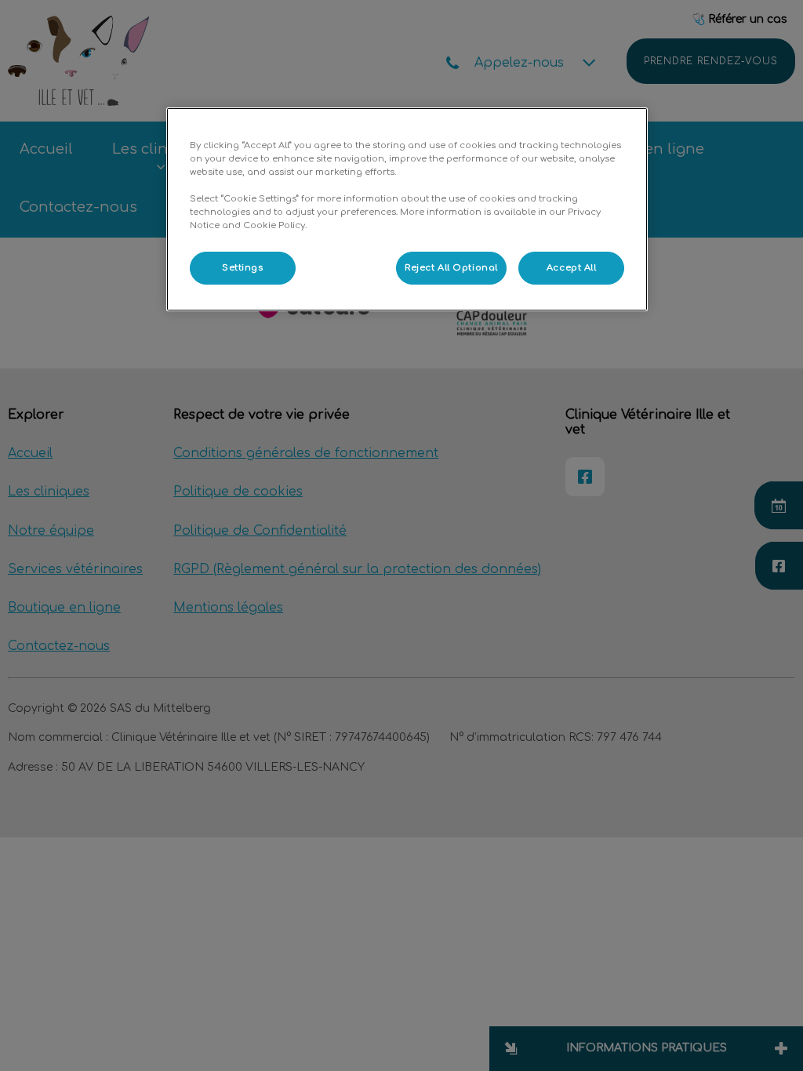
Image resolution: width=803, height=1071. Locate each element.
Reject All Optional (451, 268)
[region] (407, 209)
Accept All (572, 268)
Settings (242, 268)
